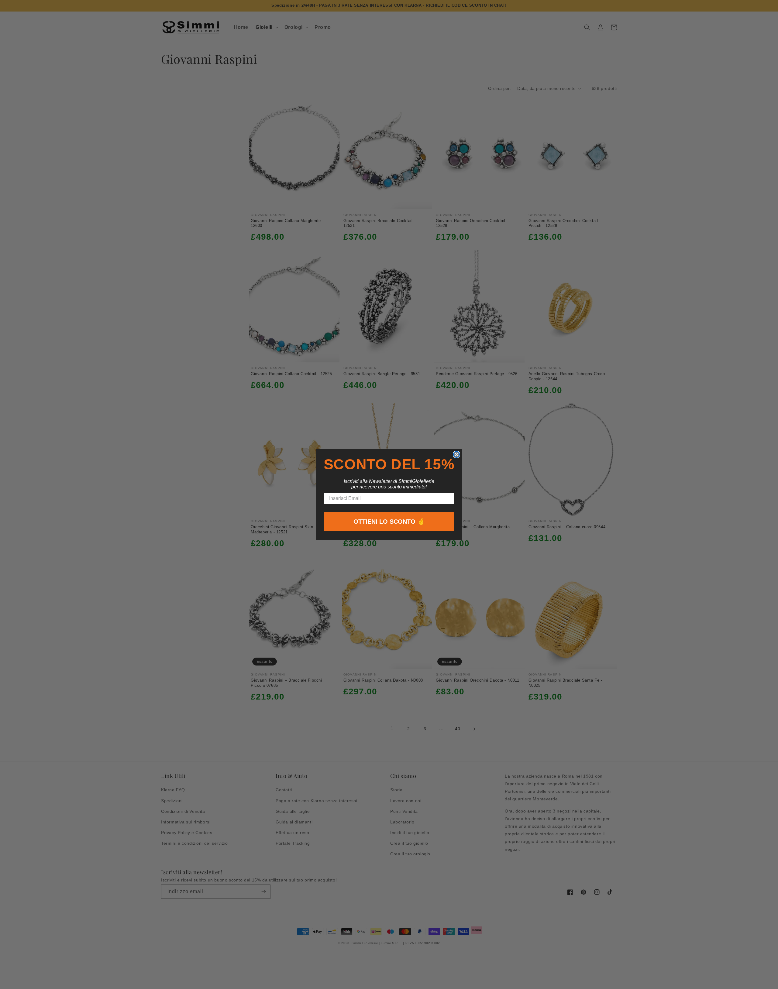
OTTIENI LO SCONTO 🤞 (389, 521)
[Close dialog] (456, 454)
